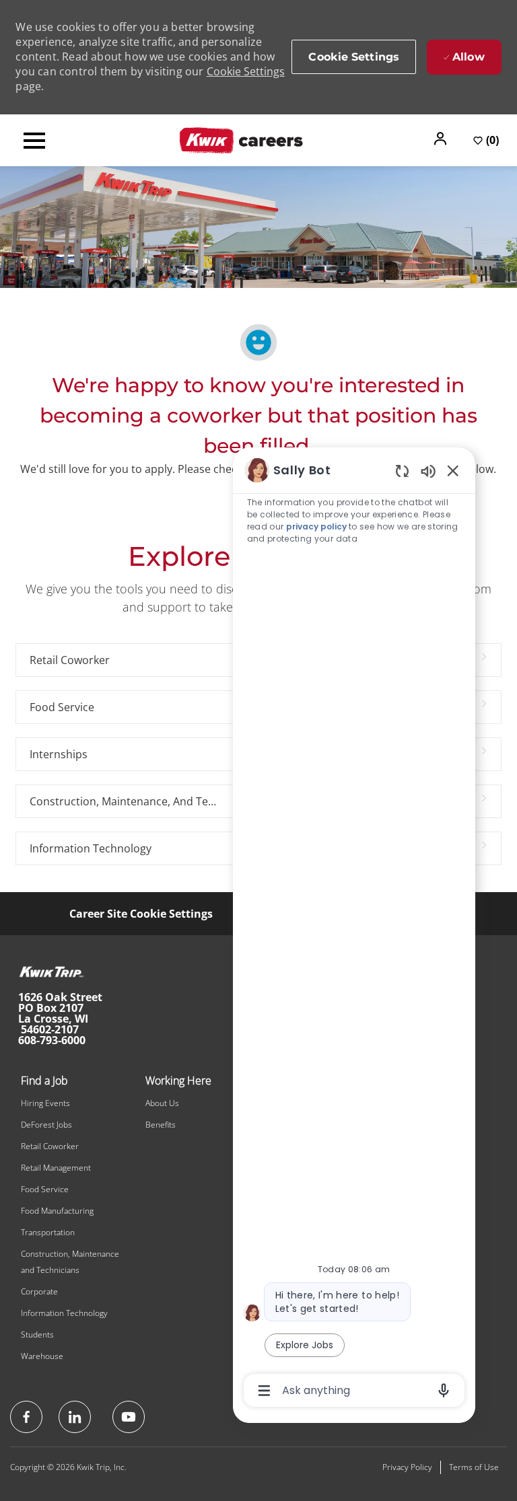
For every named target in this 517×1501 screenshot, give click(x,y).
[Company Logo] (241, 139)
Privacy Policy (407, 1467)
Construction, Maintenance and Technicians (70, 1262)
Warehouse (42, 1356)
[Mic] (443, 1390)
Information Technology (64, 1313)
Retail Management (56, 1167)
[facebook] (26, 1417)
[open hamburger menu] (34, 140)
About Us (162, 1103)
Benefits (160, 1124)
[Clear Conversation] (402, 471)
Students (37, 1334)
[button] (441, 139)
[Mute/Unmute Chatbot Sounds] (428, 470)
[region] (354, 929)
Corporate (39, 1291)
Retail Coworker (50, 1146)
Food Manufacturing (57, 1210)
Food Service (45, 1189)
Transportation (48, 1232)
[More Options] (264, 1391)
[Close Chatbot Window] (453, 470)
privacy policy (316, 526)
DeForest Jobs (46, 1124)
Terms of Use (474, 1467)
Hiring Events (45, 1103)
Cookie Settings (246, 71)
